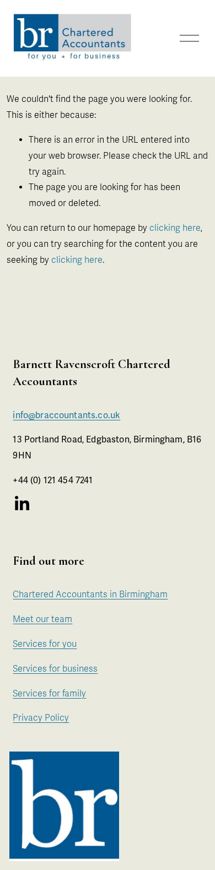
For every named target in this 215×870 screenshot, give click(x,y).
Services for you (45, 644)
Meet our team (42, 619)
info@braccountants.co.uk (66, 415)
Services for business (55, 668)
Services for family (49, 693)
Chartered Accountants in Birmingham (90, 594)
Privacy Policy (41, 717)
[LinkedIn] (21, 503)
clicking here (175, 228)
